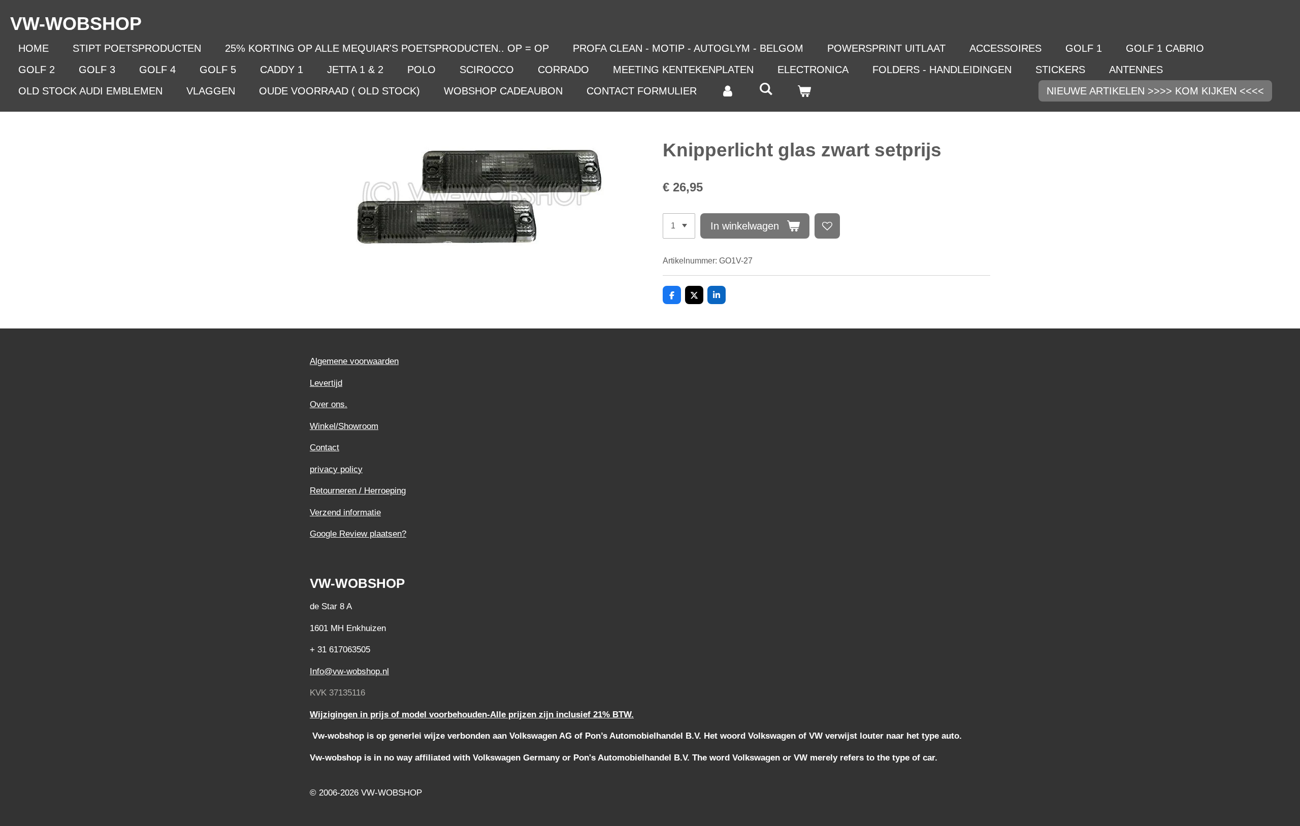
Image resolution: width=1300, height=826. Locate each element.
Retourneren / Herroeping (358, 490)
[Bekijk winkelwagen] (804, 91)
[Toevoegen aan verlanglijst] (827, 226)
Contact (324, 447)
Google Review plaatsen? (358, 534)
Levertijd (326, 383)
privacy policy (336, 469)
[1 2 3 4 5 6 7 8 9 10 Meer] (679, 226)
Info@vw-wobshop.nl (349, 671)
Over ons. (328, 404)
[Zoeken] (766, 89)
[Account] (727, 91)
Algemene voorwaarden (354, 361)
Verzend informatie (345, 512)
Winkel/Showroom (344, 426)
